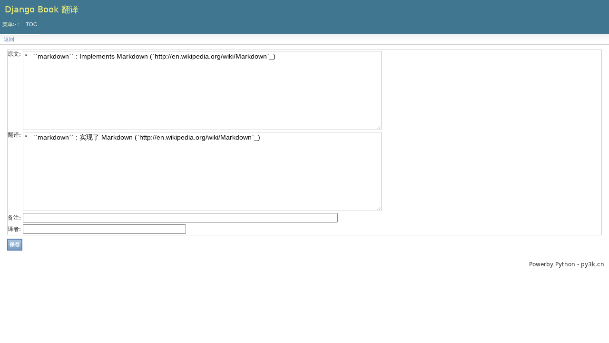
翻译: (14, 134)
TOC (31, 24)
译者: (14, 229)
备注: (14, 217)
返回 (9, 39)
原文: (14, 53)
